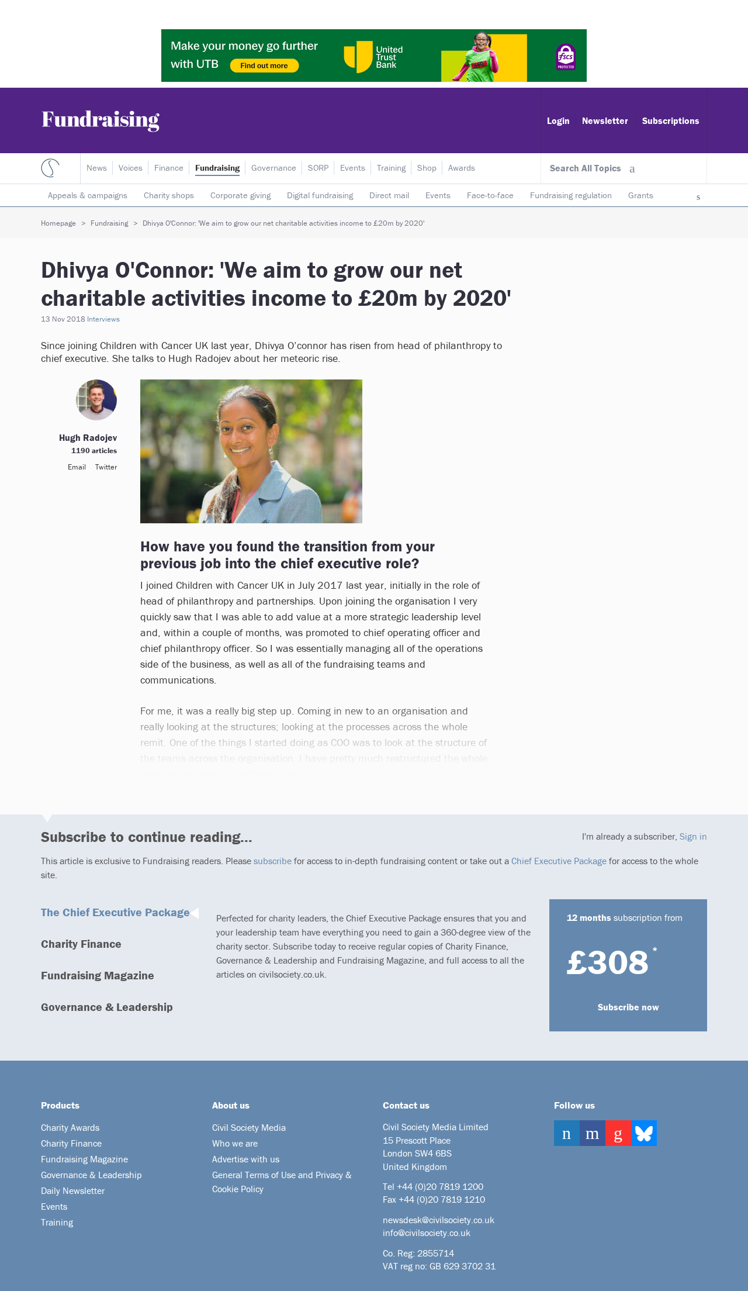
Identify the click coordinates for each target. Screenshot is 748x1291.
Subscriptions (670, 120)
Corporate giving (240, 195)
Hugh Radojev (88, 437)
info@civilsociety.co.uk (426, 1232)
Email (77, 467)
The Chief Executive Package (115, 912)
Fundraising (217, 167)
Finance (168, 167)
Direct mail (389, 195)
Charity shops (169, 195)
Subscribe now (628, 1007)
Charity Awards (70, 1127)
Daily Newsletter (73, 1190)
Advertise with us (245, 1159)
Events (438, 195)
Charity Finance (81, 943)
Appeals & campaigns (87, 195)
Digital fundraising (320, 195)
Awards (461, 167)
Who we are (235, 1143)
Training (391, 167)
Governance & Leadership (107, 1006)
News (96, 167)
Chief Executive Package (559, 861)
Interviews (103, 319)
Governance (273, 167)
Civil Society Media (249, 1127)
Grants (640, 195)
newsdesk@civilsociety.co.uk (438, 1220)
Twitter (106, 467)
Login (558, 120)
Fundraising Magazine (97, 975)
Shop (427, 167)
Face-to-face (490, 195)
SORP (318, 167)
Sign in (693, 836)
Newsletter (605, 120)
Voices (131, 167)
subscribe (273, 861)
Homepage (58, 223)
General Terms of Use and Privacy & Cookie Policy (282, 1182)
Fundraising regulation (571, 195)
